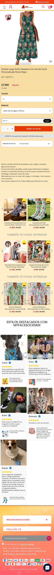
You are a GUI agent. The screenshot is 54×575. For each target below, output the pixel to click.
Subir (47, 121)
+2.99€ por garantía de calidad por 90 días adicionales (23, 136)
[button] (2, 213)
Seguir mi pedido (43, 2)
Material (4, 105)
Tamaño (4, 93)
